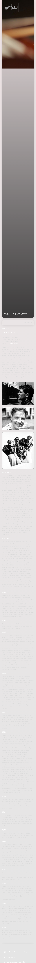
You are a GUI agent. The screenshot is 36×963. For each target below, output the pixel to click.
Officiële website (13, 343)
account (9, 314)
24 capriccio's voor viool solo (14, 961)
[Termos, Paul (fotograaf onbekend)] (18, 393)
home (6, 313)
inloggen (29, 322)
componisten (15, 313)
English (24, 322)
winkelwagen (18, 314)
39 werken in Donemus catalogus (16, 951)
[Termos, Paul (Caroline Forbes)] (18, 418)
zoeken (24, 313)
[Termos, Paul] (18, 450)
